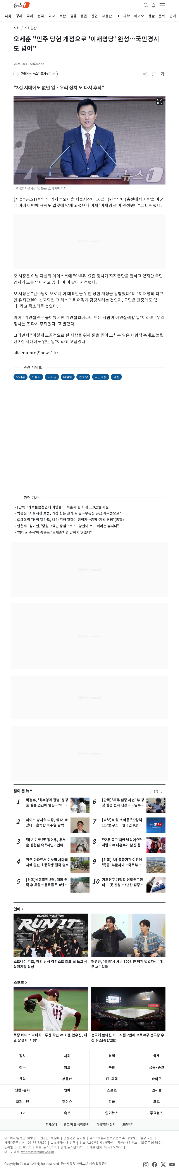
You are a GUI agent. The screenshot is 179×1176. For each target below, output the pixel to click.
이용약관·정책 (105, 1125)
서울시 (36, 377)
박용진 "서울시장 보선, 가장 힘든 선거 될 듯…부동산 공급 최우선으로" (69, 513)
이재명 (52, 377)
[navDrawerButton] (162, 5)
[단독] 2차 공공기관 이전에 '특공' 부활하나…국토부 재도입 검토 (122, 865)
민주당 (83, 377)
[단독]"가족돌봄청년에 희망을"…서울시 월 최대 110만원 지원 (63, 507)
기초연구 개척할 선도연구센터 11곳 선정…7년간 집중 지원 (123, 885)
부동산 (67, 1079)
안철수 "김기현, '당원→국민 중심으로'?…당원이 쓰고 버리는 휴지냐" (68, 526)
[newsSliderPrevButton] (151, 791)
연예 (17, 909)
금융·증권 (156, 1067)
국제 (156, 1056)
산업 (22, 1079)
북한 (111, 1067)
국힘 (116, 377)
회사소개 (51, 1125)
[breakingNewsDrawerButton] (153, 5)
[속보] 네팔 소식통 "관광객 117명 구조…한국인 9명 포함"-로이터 (122, 825)
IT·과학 (112, 1079)
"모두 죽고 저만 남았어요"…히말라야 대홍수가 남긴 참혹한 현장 (123, 845)
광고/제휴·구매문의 (77, 1125)
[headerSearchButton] (146, 5)
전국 (22, 1067)
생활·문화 (22, 1090)
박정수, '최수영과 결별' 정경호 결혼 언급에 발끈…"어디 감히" (47, 805)
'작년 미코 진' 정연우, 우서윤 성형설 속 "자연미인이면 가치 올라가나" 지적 (46, 845)
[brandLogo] (22, 5)
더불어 (67, 377)
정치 (22, 1056)
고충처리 (128, 1125)
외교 (67, 1067)
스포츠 (19, 982)
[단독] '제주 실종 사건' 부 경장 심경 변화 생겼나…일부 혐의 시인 (123, 805)
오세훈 (20, 377)
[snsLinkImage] (145, 1164)
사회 (17, 28)
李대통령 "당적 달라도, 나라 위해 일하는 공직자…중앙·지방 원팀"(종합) (70, 519)
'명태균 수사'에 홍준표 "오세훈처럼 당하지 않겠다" (54, 532)
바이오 (157, 1079)
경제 (111, 1056)
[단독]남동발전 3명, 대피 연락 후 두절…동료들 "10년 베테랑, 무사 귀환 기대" (47, 885)
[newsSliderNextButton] (162, 791)
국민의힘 (101, 377)
